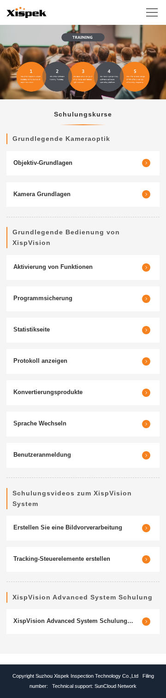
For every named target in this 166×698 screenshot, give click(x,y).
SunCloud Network (115, 686)
